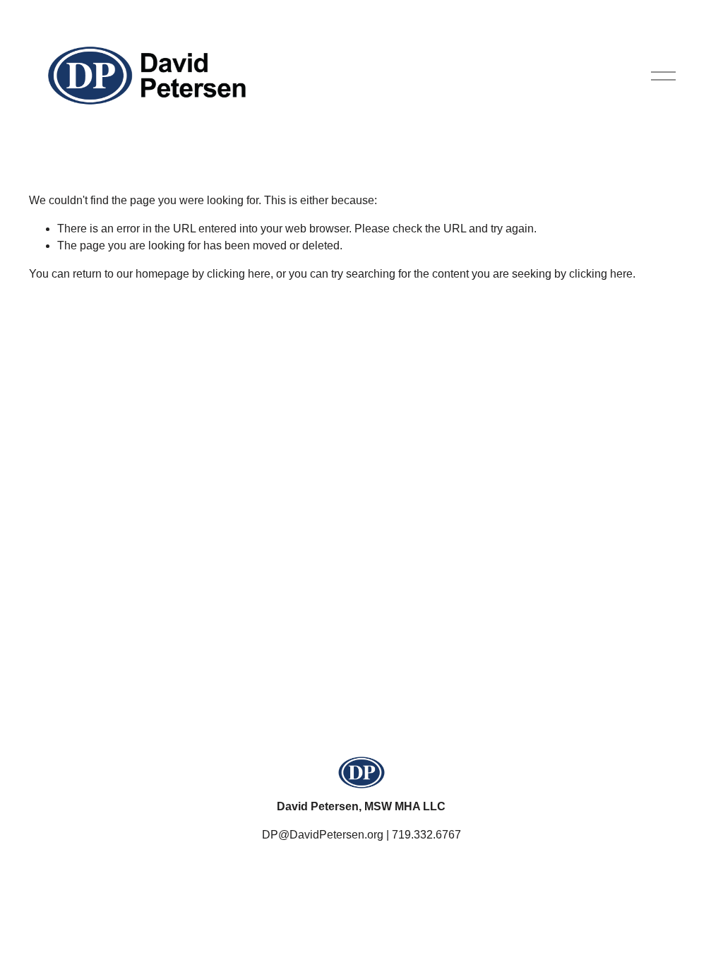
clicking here (238, 274)
